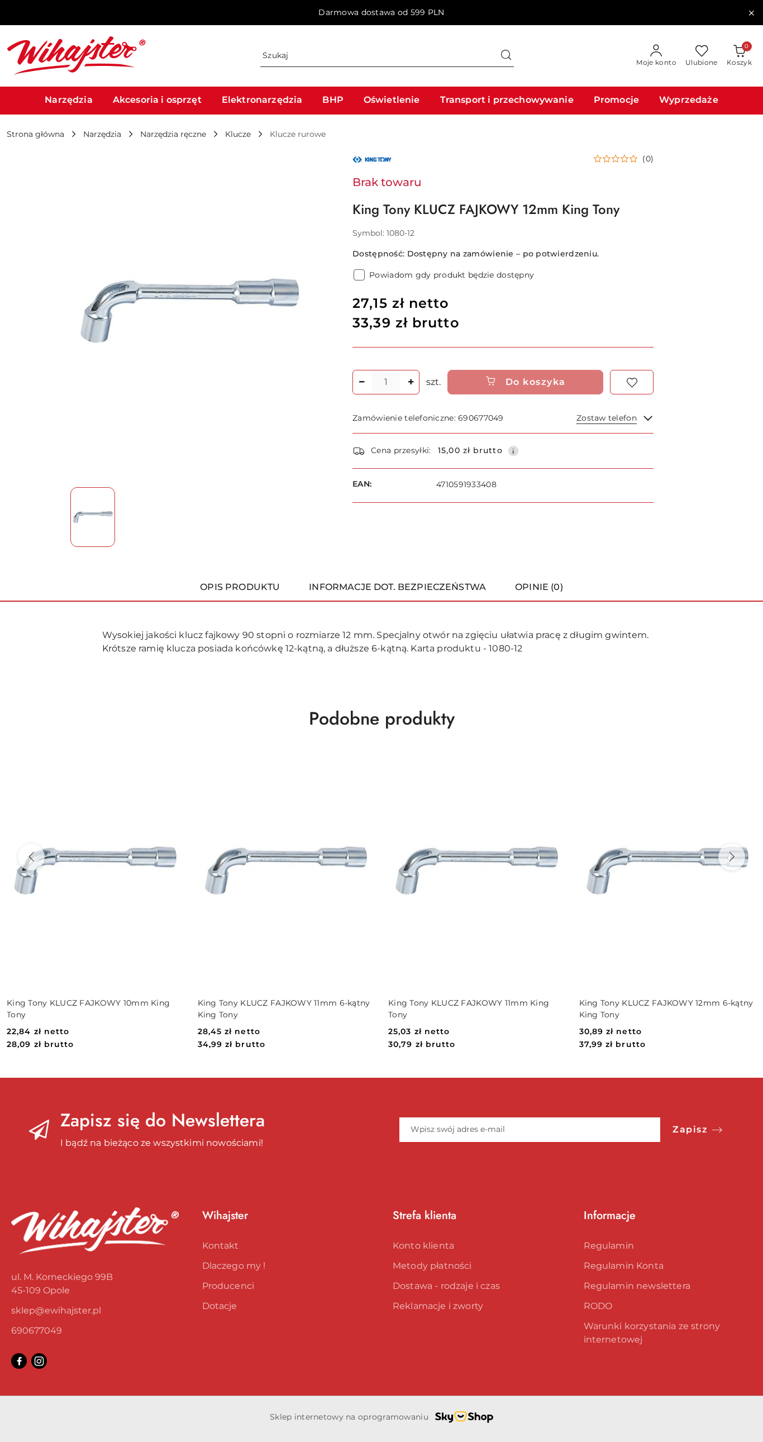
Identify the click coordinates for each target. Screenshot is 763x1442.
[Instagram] (39, 1361)
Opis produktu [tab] (240, 587)
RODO (598, 1306)
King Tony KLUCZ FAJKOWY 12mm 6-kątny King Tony (666, 1008)
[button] (623, 158)
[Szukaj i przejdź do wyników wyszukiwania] (506, 55)
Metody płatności (432, 1265)
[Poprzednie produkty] (31, 857)
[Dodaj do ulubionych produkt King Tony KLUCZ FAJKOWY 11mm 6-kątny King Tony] (362, 765)
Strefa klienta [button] (424, 1215)
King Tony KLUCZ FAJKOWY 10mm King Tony (88, 1008)
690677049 (36, 1330)
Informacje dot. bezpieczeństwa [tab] (397, 587)
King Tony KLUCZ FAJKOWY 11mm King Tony (468, 1008)
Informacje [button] (610, 1215)
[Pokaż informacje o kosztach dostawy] (513, 451)
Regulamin (609, 1245)
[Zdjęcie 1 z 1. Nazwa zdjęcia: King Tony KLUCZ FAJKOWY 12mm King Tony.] (92, 516)
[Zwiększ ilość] (410, 382)
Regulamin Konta (624, 1265)
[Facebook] (19, 1361)
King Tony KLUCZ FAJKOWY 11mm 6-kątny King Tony (284, 1008)
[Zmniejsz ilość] (361, 382)
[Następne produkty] (732, 857)
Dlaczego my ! (234, 1265)
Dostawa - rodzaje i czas (446, 1286)
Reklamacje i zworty (438, 1306)
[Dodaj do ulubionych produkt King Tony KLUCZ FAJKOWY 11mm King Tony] (553, 765)
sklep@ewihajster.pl (56, 1310)
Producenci (228, 1286)
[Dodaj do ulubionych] (632, 382)
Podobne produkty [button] (382, 718)
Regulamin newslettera (637, 1286)
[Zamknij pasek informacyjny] (751, 13)
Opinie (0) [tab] (539, 587)
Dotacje (219, 1306)
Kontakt (220, 1245)
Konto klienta (423, 1245)
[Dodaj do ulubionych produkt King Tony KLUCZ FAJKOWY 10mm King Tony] (171, 765)
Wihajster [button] (225, 1215)
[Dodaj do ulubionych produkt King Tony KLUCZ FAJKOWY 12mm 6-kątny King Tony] (743, 765)
